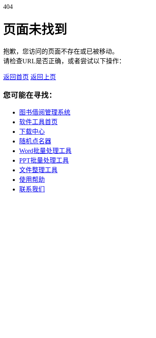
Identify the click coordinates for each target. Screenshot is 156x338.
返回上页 (43, 77)
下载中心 (32, 131)
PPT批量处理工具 (44, 160)
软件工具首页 (38, 122)
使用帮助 (32, 179)
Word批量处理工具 (45, 150)
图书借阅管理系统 (44, 112)
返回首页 (16, 77)
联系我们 (32, 189)
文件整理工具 (38, 170)
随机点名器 (35, 141)
